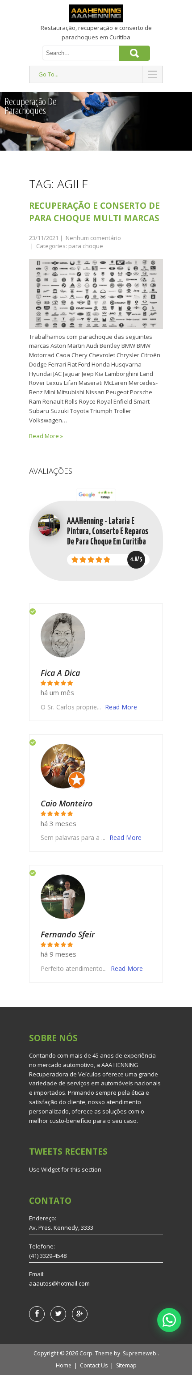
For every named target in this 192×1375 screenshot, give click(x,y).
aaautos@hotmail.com (59, 1283)
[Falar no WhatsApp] (169, 1320)
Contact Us (94, 1365)
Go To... (48, 74)
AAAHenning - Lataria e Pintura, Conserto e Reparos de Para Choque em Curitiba (107, 531)
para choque (85, 246)
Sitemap (126, 1365)
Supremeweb (139, 1353)
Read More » (46, 436)
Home (63, 1365)
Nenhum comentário (93, 238)
